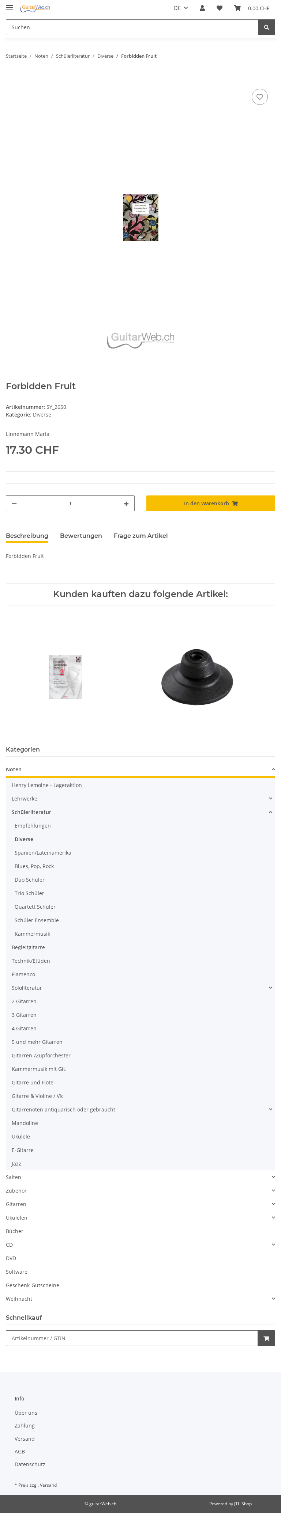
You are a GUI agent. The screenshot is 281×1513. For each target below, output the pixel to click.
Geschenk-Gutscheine (32, 1285)
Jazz (16, 1163)
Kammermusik (32, 933)
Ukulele (21, 1136)
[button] (202, 8)
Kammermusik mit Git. (39, 1068)
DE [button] (177, 8)
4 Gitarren (24, 1028)
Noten (14, 769)
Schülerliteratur (31, 812)
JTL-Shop (243, 1504)
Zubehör (16, 1190)
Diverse (42, 414)
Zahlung (25, 1425)
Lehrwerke (24, 798)
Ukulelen (16, 1217)
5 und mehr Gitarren (37, 1041)
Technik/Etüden (31, 960)
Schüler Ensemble (37, 920)
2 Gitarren (24, 1001)
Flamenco (23, 974)
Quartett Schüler (35, 906)
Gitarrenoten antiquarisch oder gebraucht (63, 1109)
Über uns (26, 1412)
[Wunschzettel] (219, 8)
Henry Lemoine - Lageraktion (47, 785)
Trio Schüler (29, 893)
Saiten (13, 1177)
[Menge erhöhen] (126, 503)
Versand (25, 1438)
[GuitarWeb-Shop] (35, 8)
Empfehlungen (33, 825)
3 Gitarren (24, 1014)
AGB (20, 1451)
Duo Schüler (30, 879)
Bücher (14, 1231)
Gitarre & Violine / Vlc (38, 1095)
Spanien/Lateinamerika (43, 852)
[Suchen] (266, 27)
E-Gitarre (23, 1150)
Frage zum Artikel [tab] (141, 535)
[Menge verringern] (14, 503)
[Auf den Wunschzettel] (260, 97)
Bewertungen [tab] (81, 535)
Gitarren (16, 1204)
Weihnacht (19, 1298)
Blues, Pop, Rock (34, 866)
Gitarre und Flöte (32, 1082)
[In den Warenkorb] (12, 79)
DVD (11, 1258)
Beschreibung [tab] (27, 535)
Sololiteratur (27, 987)
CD (9, 1244)
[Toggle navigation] (9, 4)
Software (16, 1271)
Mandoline (25, 1122)
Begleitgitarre (28, 947)
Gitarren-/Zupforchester (41, 1055)
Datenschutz (30, 1464)
